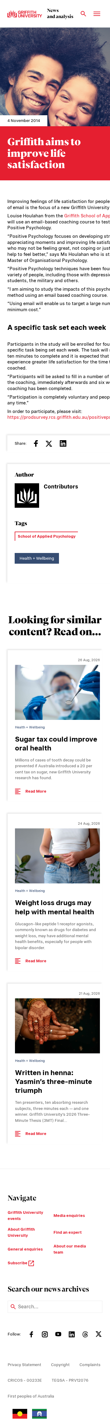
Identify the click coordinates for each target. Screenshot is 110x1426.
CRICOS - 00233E (25, 1380)
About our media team (69, 1249)
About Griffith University (21, 1232)
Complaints (90, 1364)
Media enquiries (69, 1215)
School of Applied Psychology (46, 536)
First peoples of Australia (31, 1396)
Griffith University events (25, 1215)
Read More (35, 791)
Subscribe (18, 1263)
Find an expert (67, 1232)
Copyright (60, 1364)
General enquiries (25, 1249)
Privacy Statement (24, 1364)
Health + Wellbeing (37, 558)
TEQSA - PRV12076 (70, 1380)
